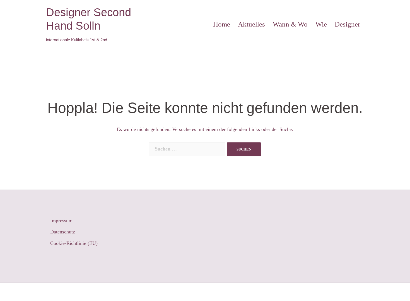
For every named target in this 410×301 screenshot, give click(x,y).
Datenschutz (62, 232)
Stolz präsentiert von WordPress (78, 292)
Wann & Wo (290, 24)
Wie (321, 24)
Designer (347, 24)
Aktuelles (251, 24)
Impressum (61, 220)
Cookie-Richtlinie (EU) (74, 243)
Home (221, 24)
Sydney (139, 292)
